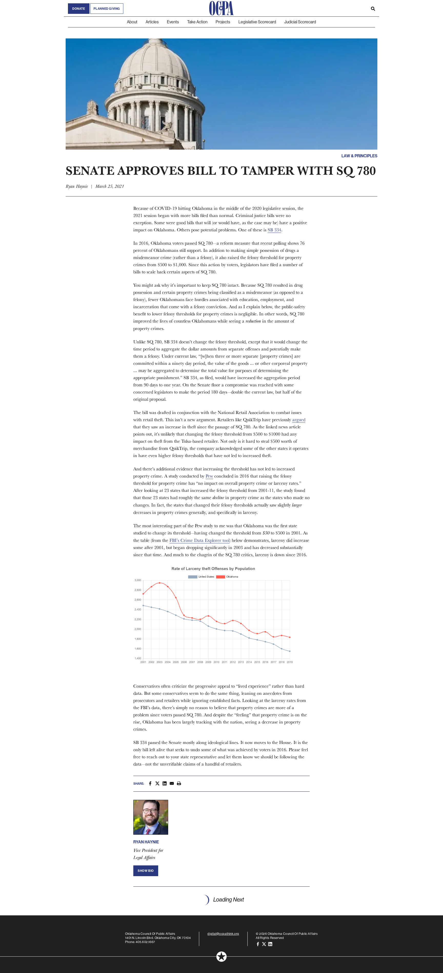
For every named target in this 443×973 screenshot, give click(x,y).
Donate (78, 9)
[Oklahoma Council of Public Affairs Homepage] (221, 8)
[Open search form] (373, 8)
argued (298, 419)
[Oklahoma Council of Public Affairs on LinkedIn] (270, 944)
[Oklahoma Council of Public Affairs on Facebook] (258, 944)
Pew (209, 476)
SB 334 (274, 230)
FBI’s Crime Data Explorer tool (199, 540)
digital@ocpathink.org (223, 934)
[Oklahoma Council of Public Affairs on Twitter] (264, 944)
